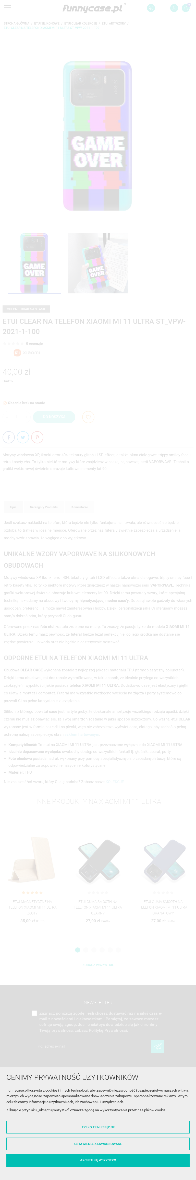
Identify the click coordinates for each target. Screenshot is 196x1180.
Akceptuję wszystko (98, 1160)
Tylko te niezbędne (98, 1127)
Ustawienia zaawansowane (98, 1144)
